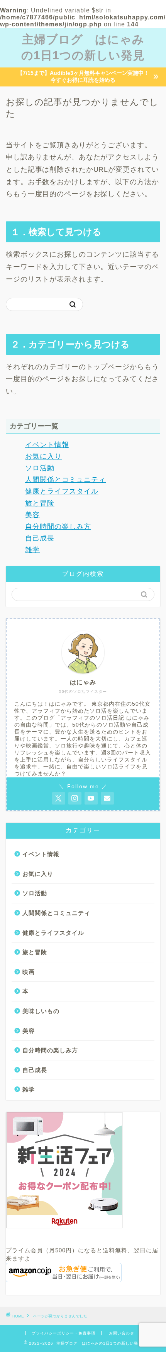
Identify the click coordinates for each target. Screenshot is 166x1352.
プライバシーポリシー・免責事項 (63, 1333)
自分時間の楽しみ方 (58, 526)
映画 (28, 972)
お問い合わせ (121, 1333)
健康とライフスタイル (61, 491)
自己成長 (39, 538)
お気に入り (43, 456)
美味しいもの (40, 1011)
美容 (32, 515)
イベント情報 (47, 445)
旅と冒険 (39, 503)
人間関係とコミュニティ (65, 479)
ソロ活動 (39, 468)
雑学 (32, 550)
